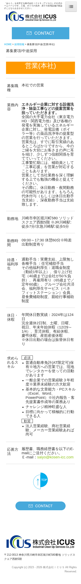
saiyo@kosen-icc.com (55, 457)
